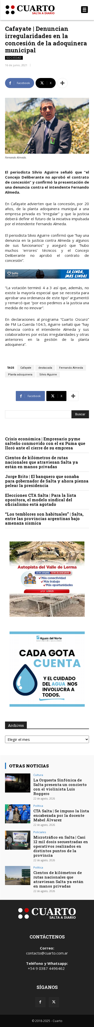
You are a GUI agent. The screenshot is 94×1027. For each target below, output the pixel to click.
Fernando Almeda (71, 367)
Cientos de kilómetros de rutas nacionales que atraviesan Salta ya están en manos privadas (41, 462)
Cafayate (25, 367)
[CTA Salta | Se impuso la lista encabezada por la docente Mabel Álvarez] (17, 813)
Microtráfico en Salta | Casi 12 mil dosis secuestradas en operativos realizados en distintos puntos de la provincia (60, 846)
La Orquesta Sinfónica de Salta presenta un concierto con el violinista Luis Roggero (60, 786)
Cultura (38, 774)
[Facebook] (40, 1002)
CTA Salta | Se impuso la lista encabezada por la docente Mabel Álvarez (61, 815)
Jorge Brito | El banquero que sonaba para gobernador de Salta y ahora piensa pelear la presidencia (46, 481)
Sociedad (14, 57)
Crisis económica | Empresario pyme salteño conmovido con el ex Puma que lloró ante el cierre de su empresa (45, 443)
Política (38, 805)
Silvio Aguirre (48, 374)
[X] (54, 1002)
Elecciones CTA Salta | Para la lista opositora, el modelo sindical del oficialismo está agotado (40, 500)
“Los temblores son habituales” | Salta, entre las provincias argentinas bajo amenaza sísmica (44, 518)
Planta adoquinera (20, 374)
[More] (62, 83)
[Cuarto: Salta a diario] (34, 10)
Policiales (39, 832)
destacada (45, 367)
